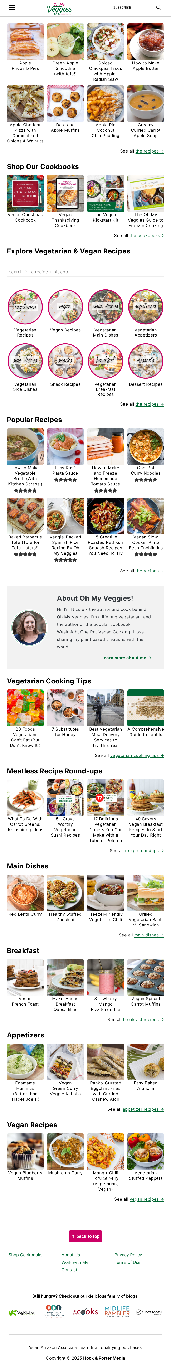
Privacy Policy (128, 1254)
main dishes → (149, 935)
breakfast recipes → (143, 1019)
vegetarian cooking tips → (137, 755)
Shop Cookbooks (25, 1254)
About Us (71, 1254)
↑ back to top (85, 1236)
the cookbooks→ (147, 235)
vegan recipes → (147, 1199)
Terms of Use (127, 1262)
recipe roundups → (144, 850)
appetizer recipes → (143, 1109)
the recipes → (150, 151)
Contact (69, 1269)
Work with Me (75, 1262)
